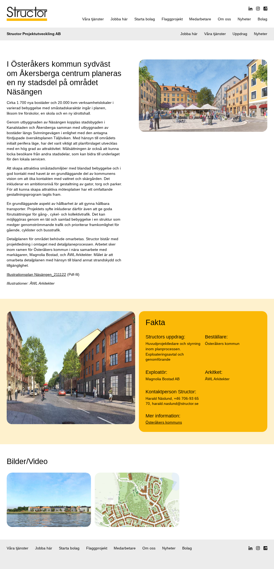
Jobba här (119, 19)
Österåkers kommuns (164, 422)
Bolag (262, 19)
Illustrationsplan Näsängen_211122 (36, 274)
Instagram (258, 8)
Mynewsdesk (265, 8)
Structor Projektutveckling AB (34, 34)
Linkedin (250, 8)
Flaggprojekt (172, 19)
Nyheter (244, 19)
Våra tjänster (93, 19)
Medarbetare (200, 19)
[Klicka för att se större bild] (49, 500)
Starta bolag (144, 19)
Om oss (224, 19)
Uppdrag (240, 34)
